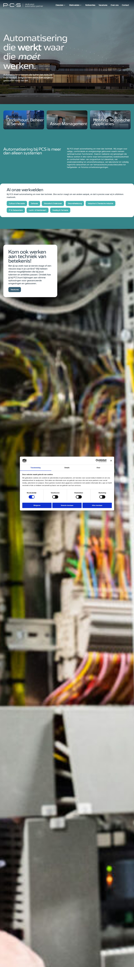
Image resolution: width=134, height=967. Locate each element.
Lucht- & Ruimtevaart (37, 210)
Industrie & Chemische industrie (100, 203)
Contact (125, 5)
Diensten (59, 5)
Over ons (115, 5)
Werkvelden (74, 5)
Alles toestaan (97, 505)
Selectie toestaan (67, 505)
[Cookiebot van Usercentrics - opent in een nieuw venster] (97, 460)
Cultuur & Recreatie (17, 203)
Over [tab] (98, 467)
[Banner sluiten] (111, 460)
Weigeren (37, 505)
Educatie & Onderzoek (53, 203)
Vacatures (103, 5)
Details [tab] (67, 467)
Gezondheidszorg (75, 203)
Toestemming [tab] (36, 467)
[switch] (55, 497)
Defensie (34, 203)
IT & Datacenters (16, 210)
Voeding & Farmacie (60, 210)
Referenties (90, 5)
